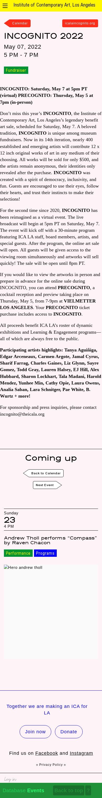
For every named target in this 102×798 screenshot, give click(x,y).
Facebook (46, 753)
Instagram (81, 753)
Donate (68, 731)
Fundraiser (16, 71)
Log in (10, 779)
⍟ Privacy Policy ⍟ (51, 765)
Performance (18, 554)
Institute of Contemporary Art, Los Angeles (54, 5)
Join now (35, 731)
